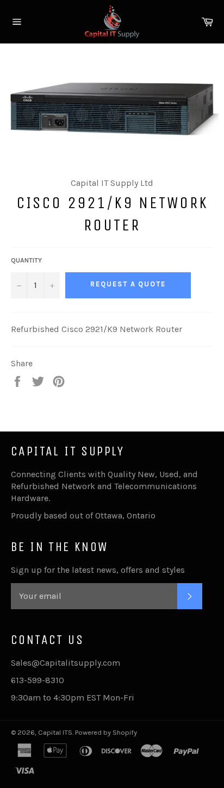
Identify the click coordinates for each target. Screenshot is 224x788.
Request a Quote (128, 284)
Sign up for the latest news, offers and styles (98, 570)
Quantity (26, 260)
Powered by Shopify (106, 732)
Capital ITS (55, 732)
